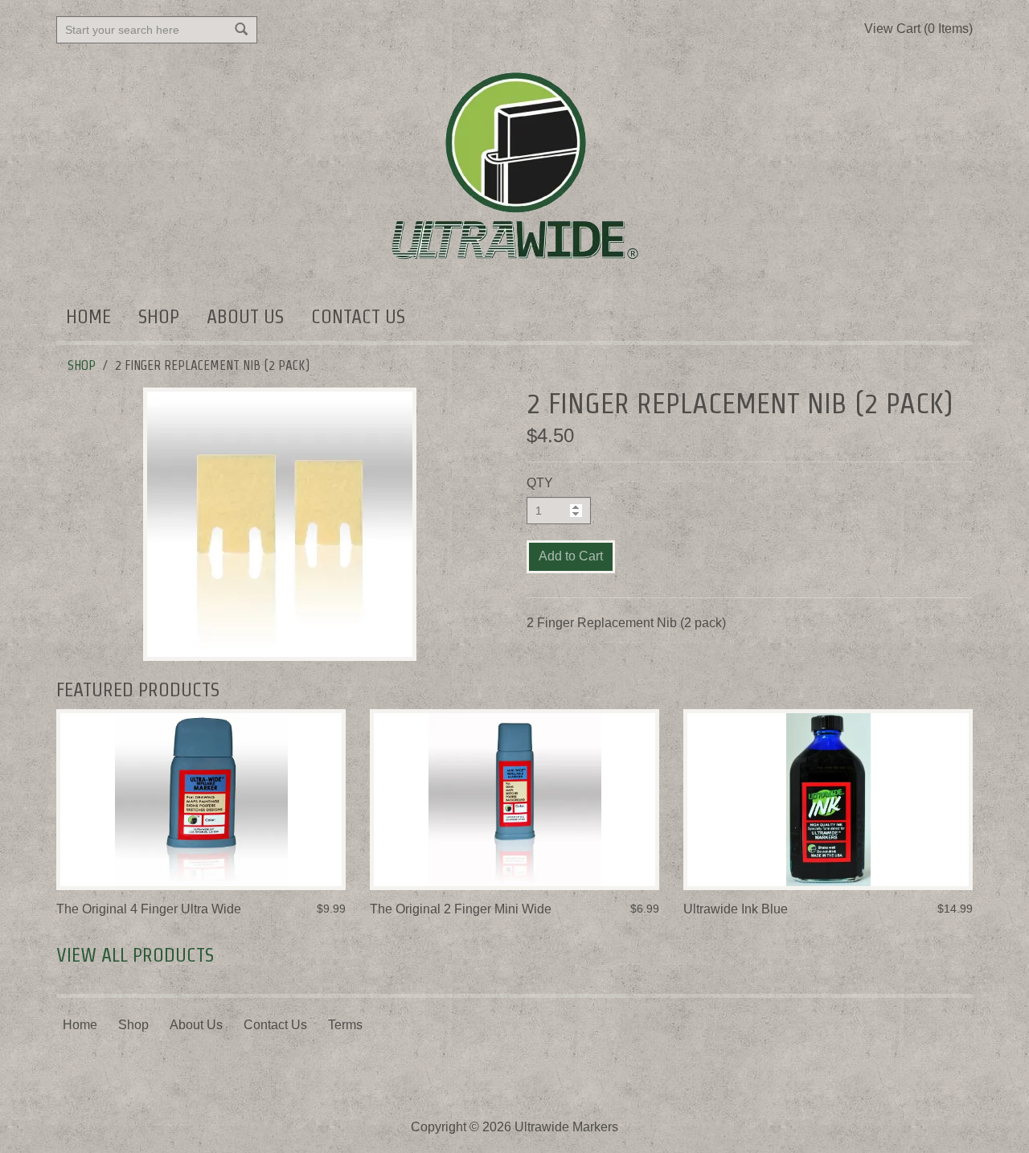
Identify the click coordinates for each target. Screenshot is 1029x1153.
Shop (158, 316)
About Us (245, 316)
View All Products (135, 955)
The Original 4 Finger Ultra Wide (148, 909)
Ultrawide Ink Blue (735, 909)
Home (88, 316)
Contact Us (358, 316)
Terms (345, 1025)
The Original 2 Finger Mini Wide (460, 909)
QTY (540, 483)
